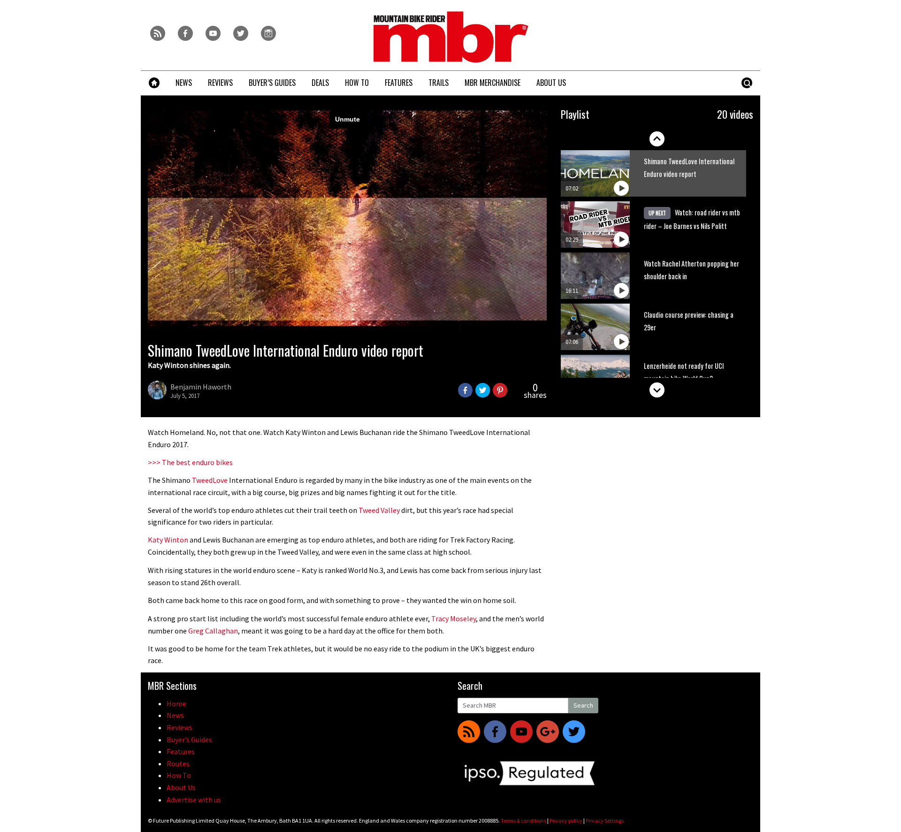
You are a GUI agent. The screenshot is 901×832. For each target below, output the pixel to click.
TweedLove (210, 480)
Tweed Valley (379, 510)
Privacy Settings (605, 820)
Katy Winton (168, 539)
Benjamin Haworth (200, 386)
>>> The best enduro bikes (190, 462)
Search (583, 705)
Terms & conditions (523, 820)
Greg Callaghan (213, 630)
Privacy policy (566, 820)
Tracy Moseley (453, 618)
